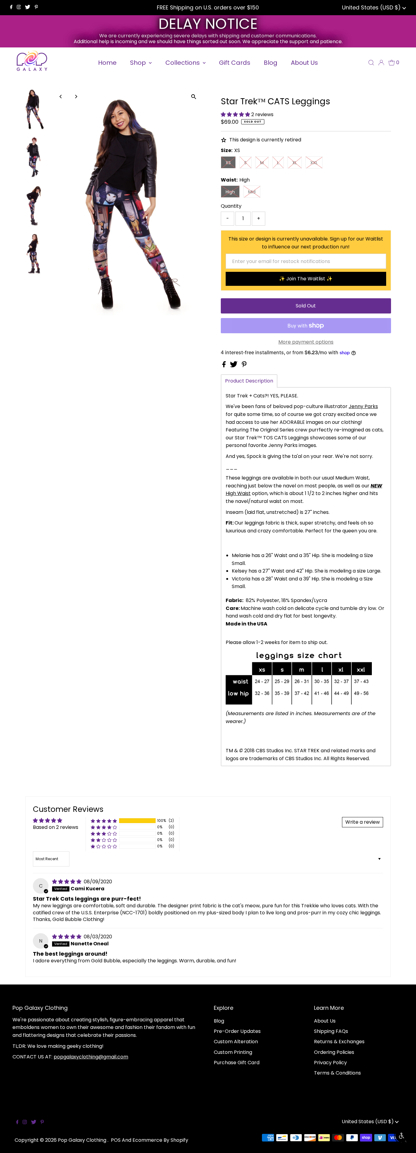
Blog (219, 1020)
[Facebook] (11, 7)
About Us (325, 1020)
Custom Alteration (236, 1041)
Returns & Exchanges (339, 1041)
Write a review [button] (362, 822)
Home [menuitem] (107, 62)
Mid (252, 192)
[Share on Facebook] (224, 365)
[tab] (249, 381)
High (230, 192)
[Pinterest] (36, 7)
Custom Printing (233, 1052)
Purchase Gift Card (236, 1062)
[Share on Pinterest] (244, 365)
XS (228, 163)
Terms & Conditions (337, 1072)
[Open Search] (371, 62)
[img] (67, 881)
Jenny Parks (363, 406)
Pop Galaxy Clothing (83, 1140)
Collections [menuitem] (183, 62)
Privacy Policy (330, 1062)
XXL (314, 163)
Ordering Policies (334, 1052)
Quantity (231, 206)
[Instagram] (19, 7)
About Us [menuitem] (304, 62)
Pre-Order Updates (237, 1031)
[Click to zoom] (193, 97)
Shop (138, 62)
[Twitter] (27, 7)
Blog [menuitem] (270, 62)
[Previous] (61, 96)
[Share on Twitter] (234, 365)
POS (116, 1140)
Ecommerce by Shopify (160, 1140)
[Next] (76, 96)
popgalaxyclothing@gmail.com (91, 1056)
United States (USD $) (372, 7)
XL (294, 163)
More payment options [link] (305, 341)
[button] (236, 114)
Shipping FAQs (331, 1031)
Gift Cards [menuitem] (234, 62)
